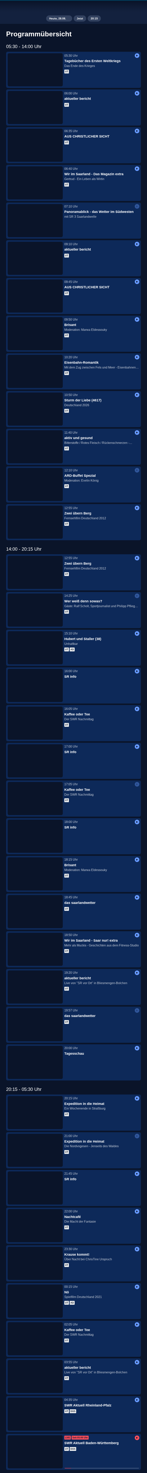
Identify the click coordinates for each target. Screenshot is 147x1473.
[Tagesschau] (35, 1062)
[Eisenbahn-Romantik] (35, 371)
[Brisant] (35, 334)
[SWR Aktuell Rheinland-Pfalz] (35, 1414)
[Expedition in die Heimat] (35, 1113)
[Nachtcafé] (35, 1226)
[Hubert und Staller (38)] (35, 648)
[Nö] (35, 1301)
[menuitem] (6, 7)
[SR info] (35, 685)
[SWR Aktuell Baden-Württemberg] (35, 1452)
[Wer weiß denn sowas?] (35, 610)
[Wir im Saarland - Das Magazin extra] (35, 183)
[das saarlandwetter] (35, 912)
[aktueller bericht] (35, 107)
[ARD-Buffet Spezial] (35, 484)
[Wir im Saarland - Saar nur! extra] (35, 949)
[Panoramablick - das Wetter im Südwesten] (35, 221)
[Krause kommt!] (35, 1263)
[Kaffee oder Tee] (35, 723)
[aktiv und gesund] (35, 447)
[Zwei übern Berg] (35, 522)
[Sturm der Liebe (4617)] (35, 409)
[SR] (73, 6)
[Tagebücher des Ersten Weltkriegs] (35, 70)
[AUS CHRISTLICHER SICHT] (35, 145)
